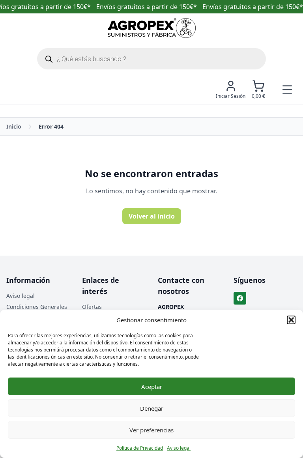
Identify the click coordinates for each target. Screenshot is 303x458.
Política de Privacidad (139, 448)
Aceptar (151, 387)
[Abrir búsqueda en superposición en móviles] (151, 58)
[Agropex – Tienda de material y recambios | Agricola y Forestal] (152, 28)
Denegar (151, 408)
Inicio (13, 126)
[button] (291, 320)
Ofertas (92, 306)
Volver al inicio (152, 216)
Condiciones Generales (36, 306)
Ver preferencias (151, 430)
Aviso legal (179, 448)
